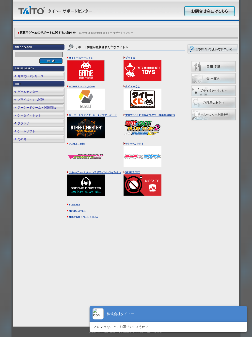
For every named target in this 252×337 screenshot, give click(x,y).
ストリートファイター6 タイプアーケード (93, 115)
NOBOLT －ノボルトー (82, 86)
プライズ (130, 57)
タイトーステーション (81, 57)
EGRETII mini (77, 143)
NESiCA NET (132, 172)
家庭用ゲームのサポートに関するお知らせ (48, 32)
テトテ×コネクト (134, 143)
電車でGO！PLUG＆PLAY (83, 217)
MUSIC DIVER (77, 210)
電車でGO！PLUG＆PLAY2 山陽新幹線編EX (150, 115)
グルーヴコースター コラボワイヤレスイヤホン (95, 172)
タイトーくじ (132, 86)
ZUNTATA (74, 204)
